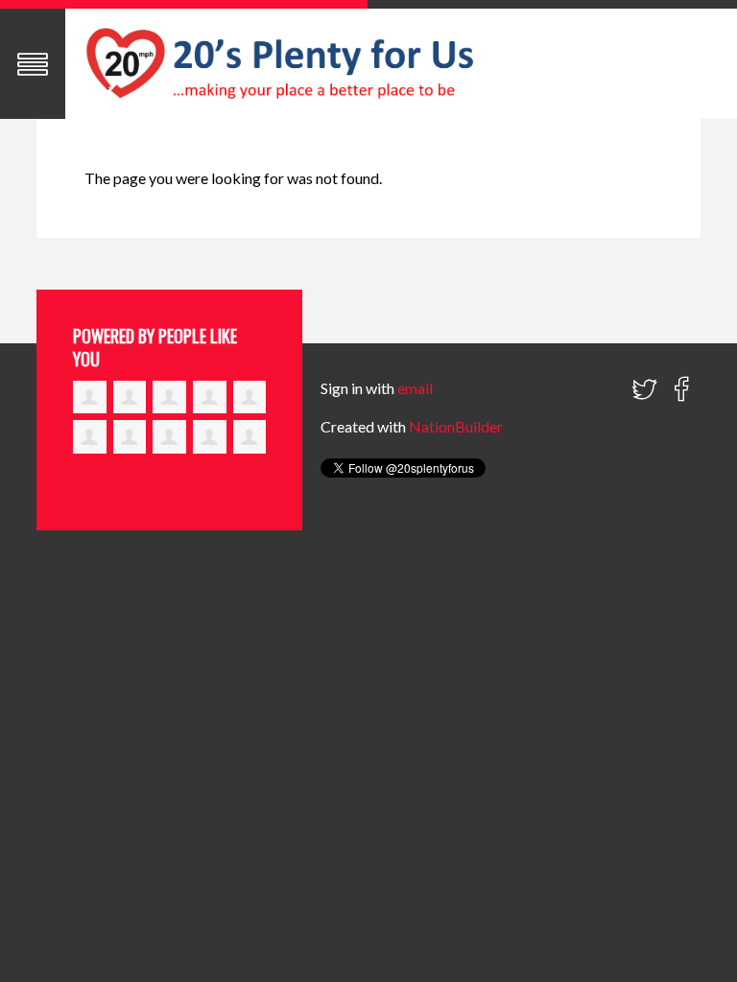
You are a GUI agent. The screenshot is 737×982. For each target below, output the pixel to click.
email (415, 388)
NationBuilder (456, 426)
